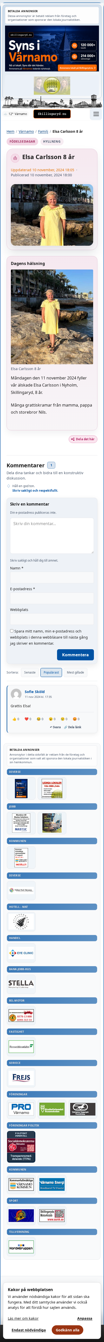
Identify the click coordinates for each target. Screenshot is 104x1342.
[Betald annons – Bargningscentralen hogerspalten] (21, 1015)
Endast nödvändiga (29, 1330)
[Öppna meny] (96, 114)
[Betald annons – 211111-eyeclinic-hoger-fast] (21, 953)
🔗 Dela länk (72, 727)
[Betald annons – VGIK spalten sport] (21, 1215)
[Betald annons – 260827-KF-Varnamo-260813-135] (21, 857)
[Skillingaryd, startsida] (52, 114)
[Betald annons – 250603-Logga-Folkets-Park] (21, 890)
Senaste (30, 672)
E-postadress (22, 588)
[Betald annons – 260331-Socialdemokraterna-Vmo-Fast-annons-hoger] (21, 1145)
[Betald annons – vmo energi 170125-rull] (52, 1184)
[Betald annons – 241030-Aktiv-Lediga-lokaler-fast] (52, 788)
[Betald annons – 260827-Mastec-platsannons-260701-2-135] (21, 823)
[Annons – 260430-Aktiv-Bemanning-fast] (52, 85)
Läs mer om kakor (23, 1318)
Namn (16, 568)
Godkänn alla (68, 1330)
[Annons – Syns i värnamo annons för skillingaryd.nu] (52, 48)
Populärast (51, 672)
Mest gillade (75, 672)
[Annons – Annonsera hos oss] (21, 788)
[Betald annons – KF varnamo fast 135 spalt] (21, 1184)
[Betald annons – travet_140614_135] (82, 1109)
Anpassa (84, 1318)
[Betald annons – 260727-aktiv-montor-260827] (52, 823)
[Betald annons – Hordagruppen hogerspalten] (21, 1246)
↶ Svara (55, 727)
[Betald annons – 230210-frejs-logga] (21, 1077)
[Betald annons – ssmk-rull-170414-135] (52, 1215)
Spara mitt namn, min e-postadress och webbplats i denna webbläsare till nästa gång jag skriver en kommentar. (49, 637)
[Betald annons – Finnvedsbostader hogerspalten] (21, 1046)
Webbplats (19, 609)
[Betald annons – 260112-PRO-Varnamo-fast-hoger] (21, 1109)
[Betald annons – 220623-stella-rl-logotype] (21, 984)
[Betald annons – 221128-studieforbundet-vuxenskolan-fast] (52, 1109)
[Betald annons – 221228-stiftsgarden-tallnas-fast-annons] (21, 921)
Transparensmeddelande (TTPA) (21, 1157)
